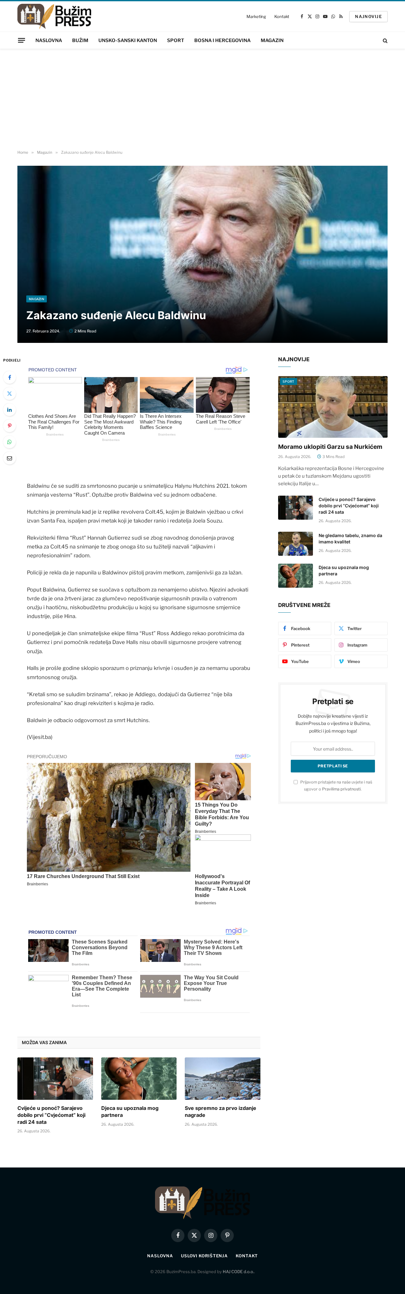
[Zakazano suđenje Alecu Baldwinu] (202, 254)
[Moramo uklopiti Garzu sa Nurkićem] (333, 407)
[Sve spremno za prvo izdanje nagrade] (222, 1078)
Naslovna (48, 40)
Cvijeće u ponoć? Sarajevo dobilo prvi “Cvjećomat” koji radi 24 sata (51, 1115)
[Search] (385, 40)
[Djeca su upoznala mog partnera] (139, 1078)
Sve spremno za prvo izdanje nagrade (220, 1111)
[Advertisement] (202, 99)
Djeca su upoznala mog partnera (130, 1111)
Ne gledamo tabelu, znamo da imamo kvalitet (350, 538)
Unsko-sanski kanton (127, 40)
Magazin (272, 40)
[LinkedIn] (9, 409)
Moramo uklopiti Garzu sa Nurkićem (330, 446)
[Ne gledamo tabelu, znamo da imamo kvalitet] (295, 544)
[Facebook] (9, 377)
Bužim (80, 40)
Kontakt (281, 16)
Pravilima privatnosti (341, 789)
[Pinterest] (9, 425)
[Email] (9, 458)
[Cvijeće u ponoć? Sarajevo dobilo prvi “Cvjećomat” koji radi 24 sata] (55, 1078)
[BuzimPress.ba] (54, 16)
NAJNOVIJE (368, 16)
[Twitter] (9, 393)
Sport (175, 40)
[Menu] (21, 40)
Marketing (256, 16)
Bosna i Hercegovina (222, 40)
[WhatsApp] (9, 442)
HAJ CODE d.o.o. (238, 1271)
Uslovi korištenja (204, 1255)
